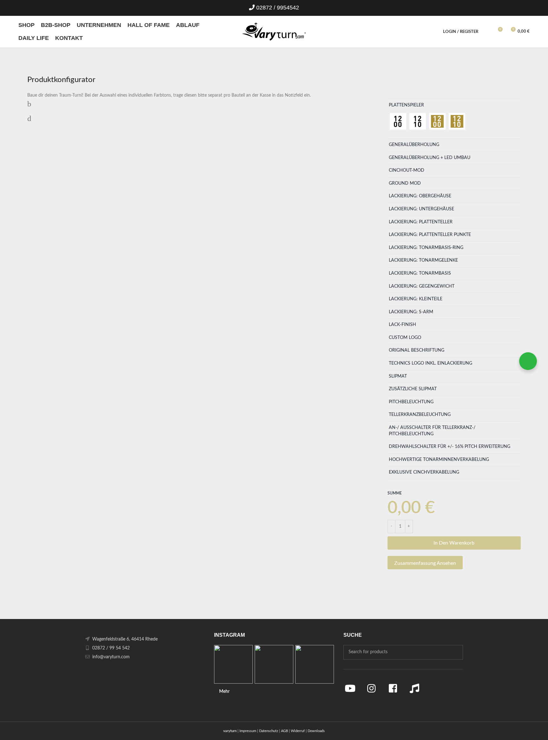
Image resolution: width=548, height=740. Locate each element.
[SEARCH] (455, 652)
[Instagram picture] (233, 664)
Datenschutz (268, 731)
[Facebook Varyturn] (393, 688)
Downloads (316, 731)
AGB (284, 731)
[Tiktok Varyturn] (414, 688)
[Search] (486, 31)
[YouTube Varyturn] (350, 688)
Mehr (224, 691)
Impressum (247, 731)
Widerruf (298, 731)
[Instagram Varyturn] (372, 688)
